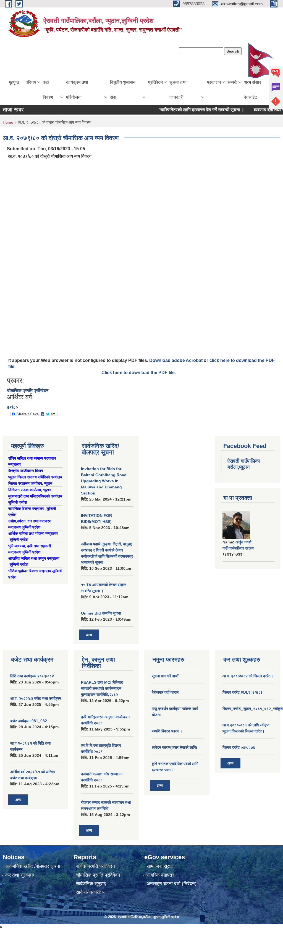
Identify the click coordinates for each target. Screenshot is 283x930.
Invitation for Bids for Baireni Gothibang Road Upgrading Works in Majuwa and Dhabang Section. (104, 481)
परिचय (31, 82)
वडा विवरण (48, 90)
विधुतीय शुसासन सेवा (122, 90)
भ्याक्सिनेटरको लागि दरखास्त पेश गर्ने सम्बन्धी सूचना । (193, 109)
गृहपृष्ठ (14, 82)
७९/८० (12, 407)
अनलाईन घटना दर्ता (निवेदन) (171, 883)
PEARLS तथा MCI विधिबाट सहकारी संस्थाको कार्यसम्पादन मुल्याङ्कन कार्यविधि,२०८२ (102, 688)
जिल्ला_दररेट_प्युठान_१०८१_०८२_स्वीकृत (252, 708)
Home (8, 122)
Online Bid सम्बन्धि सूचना (101, 613)
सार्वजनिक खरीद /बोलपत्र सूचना (32, 866)
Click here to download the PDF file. (138, 372)
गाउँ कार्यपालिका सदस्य (238, 548)
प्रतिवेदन (155, 82)
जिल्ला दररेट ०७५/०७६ (238, 747)
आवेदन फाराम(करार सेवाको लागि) (174, 747)
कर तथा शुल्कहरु (19, 875)
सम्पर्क (232, 82)
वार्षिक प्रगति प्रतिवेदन (95, 866)
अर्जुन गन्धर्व (243, 542)
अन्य (89, 635)
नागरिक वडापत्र (160, 875)
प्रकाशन (214, 82)
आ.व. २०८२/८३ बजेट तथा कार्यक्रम (35, 698)
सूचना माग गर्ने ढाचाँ (165, 676)
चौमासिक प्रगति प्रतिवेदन (27, 390)
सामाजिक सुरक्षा (160, 866)
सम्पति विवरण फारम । (167, 731)
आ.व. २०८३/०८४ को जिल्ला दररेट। (247, 676)
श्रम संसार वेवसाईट (252, 90)
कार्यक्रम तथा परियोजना (77, 90)
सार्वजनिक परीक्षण (90, 892)
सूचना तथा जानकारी (178, 90)
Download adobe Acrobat (176, 360)
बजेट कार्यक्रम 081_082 (28, 721)
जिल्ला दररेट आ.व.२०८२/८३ (242, 692)
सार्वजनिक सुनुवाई (91, 883)
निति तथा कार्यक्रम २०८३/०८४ (32, 676)
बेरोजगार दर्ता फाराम (165, 692)
